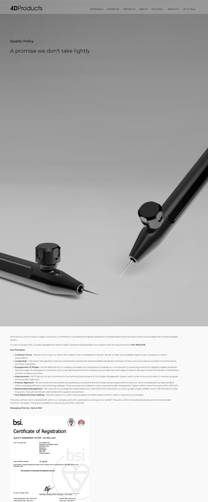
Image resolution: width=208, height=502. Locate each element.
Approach (96, 9)
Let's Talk (189, 9)
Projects (130, 9)
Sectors (157, 9)
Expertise (113, 9)
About (143, 9)
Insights (173, 9)
